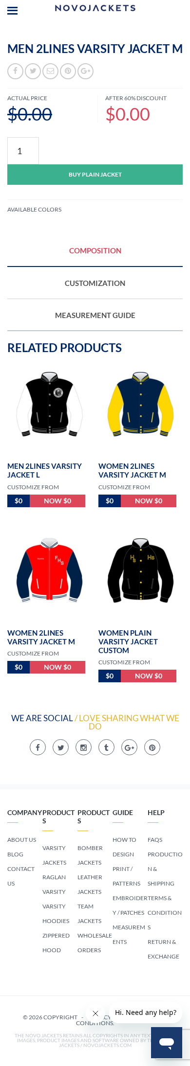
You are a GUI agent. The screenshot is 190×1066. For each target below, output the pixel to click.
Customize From (33, 487)
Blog (15, 854)
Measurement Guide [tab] (95, 315)
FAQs (155, 839)
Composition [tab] (95, 250)
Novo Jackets (95, 9)
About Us (21, 839)
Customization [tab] (95, 283)
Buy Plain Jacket (95, 174)
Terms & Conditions (165, 912)
